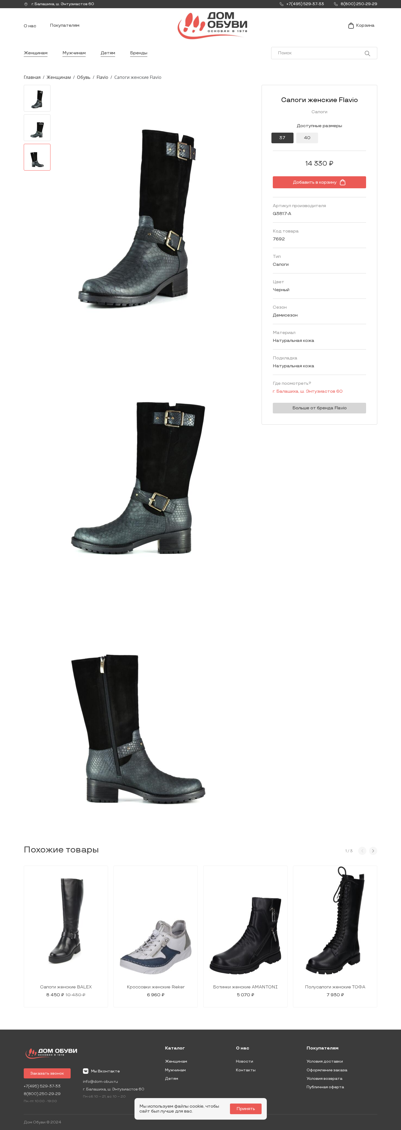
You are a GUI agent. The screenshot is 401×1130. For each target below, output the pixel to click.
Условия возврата (324, 1079)
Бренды (138, 53)
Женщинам (35, 53)
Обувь (84, 77)
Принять (246, 1108)
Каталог (175, 1048)
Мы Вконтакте (105, 1071)
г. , (62, 4)
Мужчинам (74, 53)
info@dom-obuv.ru (100, 1081)
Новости (244, 1061)
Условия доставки (325, 1061)
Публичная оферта (325, 1087)
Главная (32, 77)
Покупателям (64, 25)
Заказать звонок (47, 1073)
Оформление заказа (327, 1070)
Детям (108, 53)
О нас (30, 26)
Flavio (102, 77)
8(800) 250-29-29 (42, 1094)
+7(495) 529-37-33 (42, 1086)
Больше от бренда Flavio (319, 408)
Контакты (246, 1070)
